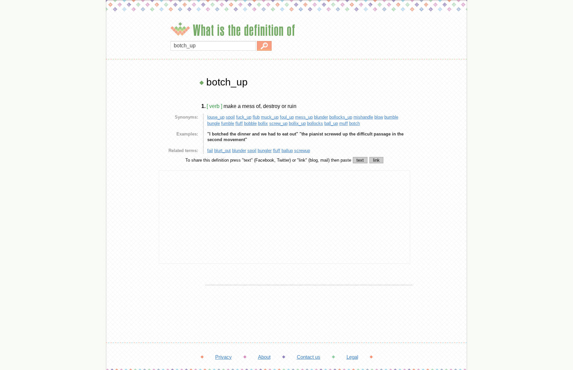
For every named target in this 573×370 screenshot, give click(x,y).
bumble (391, 117)
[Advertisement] (131, 175)
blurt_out (222, 150)
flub (256, 117)
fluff (239, 123)
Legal (352, 357)
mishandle (363, 117)
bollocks (315, 123)
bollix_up (297, 123)
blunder (321, 117)
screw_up (278, 123)
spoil (230, 117)
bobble (250, 123)
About (264, 357)
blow (378, 117)
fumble (227, 123)
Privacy (223, 357)
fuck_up (243, 117)
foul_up (287, 117)
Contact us (308, 357)
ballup (287, 150)
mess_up (304, 117)
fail (210, 150)
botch (354, 123)
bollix (263, 123)
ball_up (331, 123)
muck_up (270, 117)
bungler (265, 150)
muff (343, 123)
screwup (302, 150)
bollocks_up (340, 117)
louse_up (215, 117)
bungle (213, 123)
